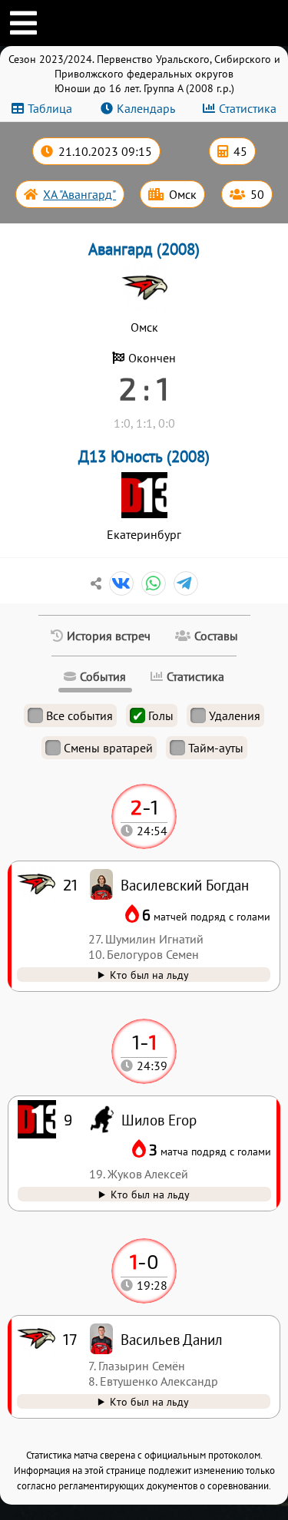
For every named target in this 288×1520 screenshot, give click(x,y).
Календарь (146, 108)
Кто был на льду (149, 1401)
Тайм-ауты (215, 747)
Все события (79, 715)
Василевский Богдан (185, 884)
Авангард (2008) (144, 249)
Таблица (50, 108)
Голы (161, 715)
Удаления (234, 715)
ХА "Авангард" (79, 194)
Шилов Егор (159, 1119)
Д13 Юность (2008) (144, 456)
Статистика (247, 108)
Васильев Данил (172, 1339)
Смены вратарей (108, 747)
